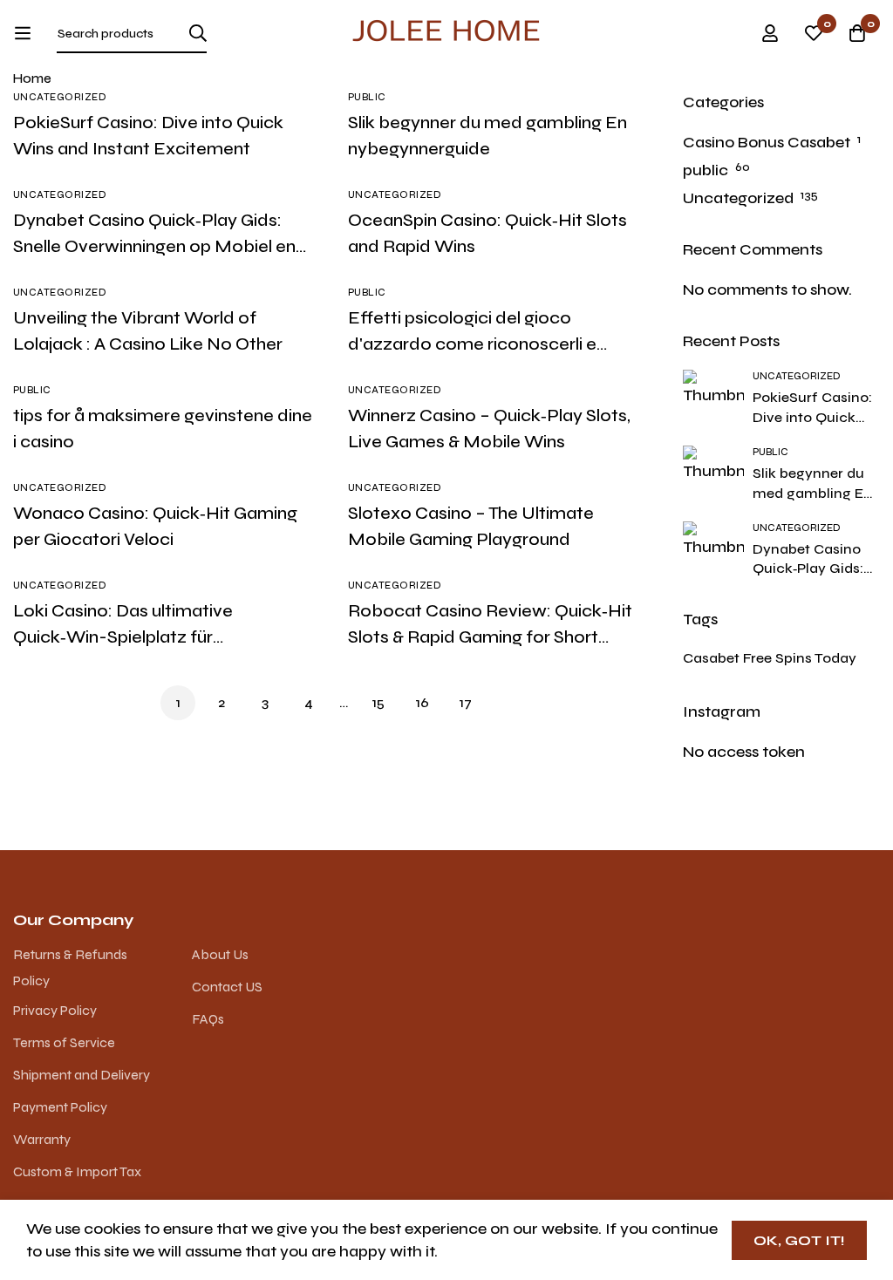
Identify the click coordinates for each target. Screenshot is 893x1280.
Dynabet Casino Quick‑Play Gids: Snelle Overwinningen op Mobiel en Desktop (154, 246)
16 (422, 702)
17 (466, 702)
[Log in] (770, 33)
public (705, 170)
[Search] (198, 33)
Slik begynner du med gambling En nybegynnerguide (812, 493)
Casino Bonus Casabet (766, 142)
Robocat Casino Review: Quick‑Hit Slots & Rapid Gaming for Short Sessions (490, 637)
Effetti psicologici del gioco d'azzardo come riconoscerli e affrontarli (472, 344)
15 (378, 702)
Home (32, 78)
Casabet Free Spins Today (769, 658)
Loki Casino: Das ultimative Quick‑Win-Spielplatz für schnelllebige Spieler (123, 637)
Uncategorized (738, 198)
